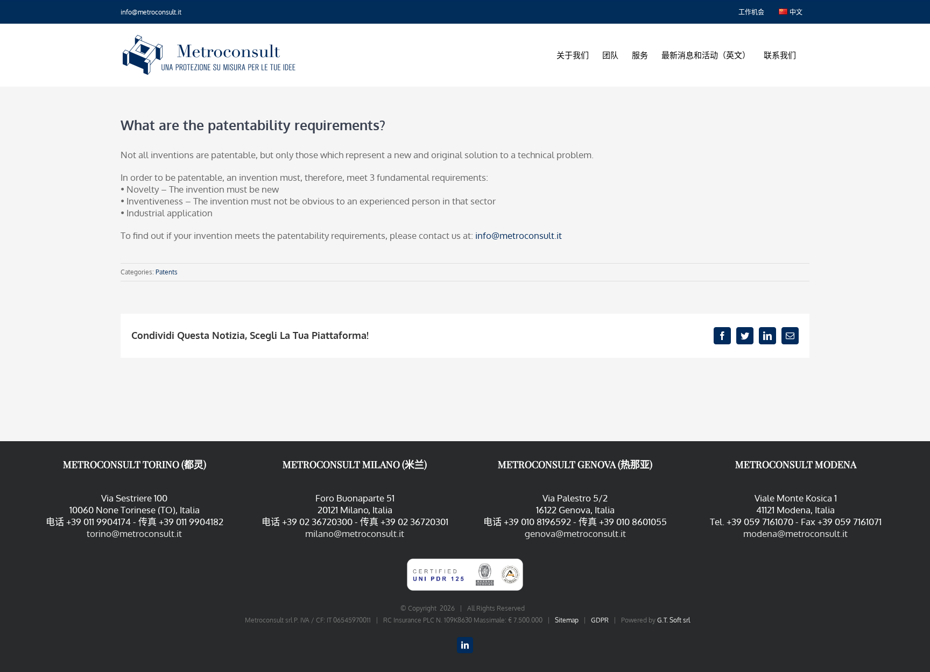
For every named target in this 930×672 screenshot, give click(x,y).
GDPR (600, 620)
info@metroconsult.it (151, 12)
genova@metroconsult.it (575, 533)
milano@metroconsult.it (354, 533)
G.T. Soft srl (673, 620)
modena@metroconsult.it (795, 533)
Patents (167, 272)
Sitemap (567, 620)
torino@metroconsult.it (134, 533)
